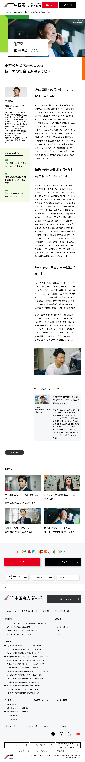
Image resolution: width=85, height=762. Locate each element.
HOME (7, 12)
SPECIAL (13, 12)
